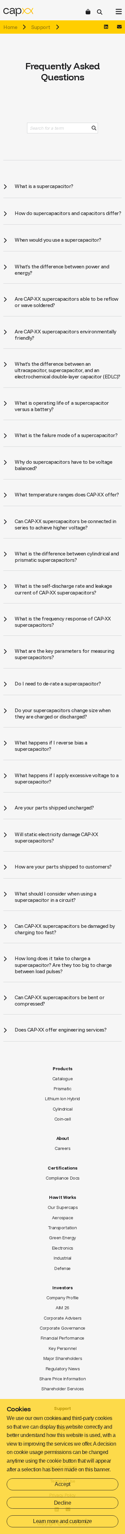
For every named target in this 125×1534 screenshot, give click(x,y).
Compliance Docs (62, 1178)
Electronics (62, 1248)
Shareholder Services (62, 1389)
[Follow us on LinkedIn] (106, 27)
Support (40, 27)
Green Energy (62, 1238)
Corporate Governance (62, 1328)
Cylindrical (62, 1109)
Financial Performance (62, 1338)
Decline (62, 1503)
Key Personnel (63, 1348)
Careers (62, 1148)
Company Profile (62, 1298)
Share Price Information (62, 1379)
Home (10, 27)
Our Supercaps (63, 1207)
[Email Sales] (119, 27)
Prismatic (62, 1089)
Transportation (62, 1228)
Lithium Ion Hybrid (62, 1099)
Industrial (62, 1258)
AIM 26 (62, 1308)
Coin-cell (62, 1119)
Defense (62, 1268)
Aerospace (62, 1218)
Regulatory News (63, 1369)
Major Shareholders (62, 1358)
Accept (62, 1484)
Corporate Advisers (62, 1318)
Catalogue (62, 1079)
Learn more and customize (62, 1521)
